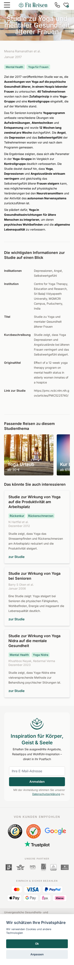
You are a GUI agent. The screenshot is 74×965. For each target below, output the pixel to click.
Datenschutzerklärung (46, 794)
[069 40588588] (57, 5)
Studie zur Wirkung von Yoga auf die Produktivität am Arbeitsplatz (34, 502)
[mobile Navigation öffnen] (7, 4)
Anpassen (37, 954)
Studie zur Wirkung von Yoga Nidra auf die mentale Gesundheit (34, 641)
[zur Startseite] (33, 4)
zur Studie (16, 557)
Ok (37, 943)
